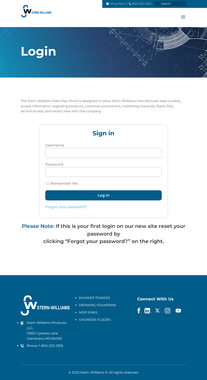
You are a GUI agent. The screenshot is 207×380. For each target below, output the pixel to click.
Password (54, 164)
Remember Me (63, 183)
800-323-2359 (141, 3)
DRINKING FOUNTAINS (97, 305)
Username (54, 145)
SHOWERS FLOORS (95, 320)
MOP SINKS (88, 312)
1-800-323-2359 (51, 346)
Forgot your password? (66, 207)
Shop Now (117, 3)
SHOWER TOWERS (94, 298)
